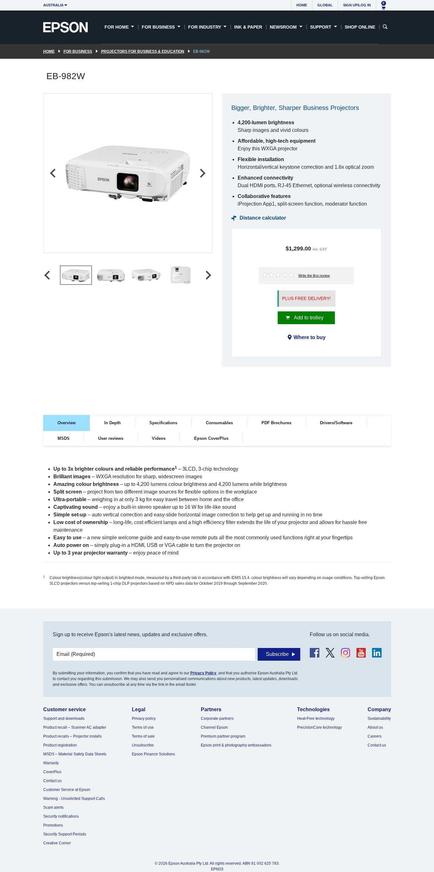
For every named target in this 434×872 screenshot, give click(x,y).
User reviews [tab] (110, 438)
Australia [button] (53, 5)
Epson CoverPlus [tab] (211, 438)
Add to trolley (308, 317)
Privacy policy (144, 718)
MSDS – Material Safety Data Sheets (74, 754)
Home (301, 5)
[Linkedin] (376, 652)
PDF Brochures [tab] (276, 422)
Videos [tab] (159, 438)
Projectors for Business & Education (142, 51)
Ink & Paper (248, 27)
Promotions (53, 825)
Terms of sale (143, 736)
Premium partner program (223, 736)
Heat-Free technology (316, 718)
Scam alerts (53, 807)
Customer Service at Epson (66, 789)
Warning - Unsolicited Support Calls (74, 798)
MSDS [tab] (64, 438)
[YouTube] (361, 652)
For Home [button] (117, 27)
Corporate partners (217, 718)
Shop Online (360, 27)
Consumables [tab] (219, 422)
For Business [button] (159, 27)
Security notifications (61, 816)
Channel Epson (214, 727)
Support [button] (321, 27)
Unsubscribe (143, 745)
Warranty (51, 763)
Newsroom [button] (284, 27)
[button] (76, 275)
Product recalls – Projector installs (72, 736)
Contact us (52, 781)
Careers (375, 736)
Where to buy (310, 337)
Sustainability (379, 718)
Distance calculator (263, 218)
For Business (78, 51)
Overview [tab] (67, 422)
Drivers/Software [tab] (336, 422)
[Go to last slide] (53, 173)
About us (375, 727)
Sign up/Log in (357, 5)
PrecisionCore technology (319, 727)
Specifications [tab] (163, 422)
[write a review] (278, 274)
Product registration (60, 745)
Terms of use (143, 727)
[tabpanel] (217, 531)
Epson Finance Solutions (153, 754)
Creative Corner (57, 843)
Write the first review (314, 275)
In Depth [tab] (112, 422)
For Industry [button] (205, 27)
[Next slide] (202, 173)
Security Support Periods (64, 834)
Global (325, 5)
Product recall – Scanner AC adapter (74, 727)
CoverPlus (52, 772)
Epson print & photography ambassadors (236, 745)
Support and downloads (64, 718)
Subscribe (277, 654)
